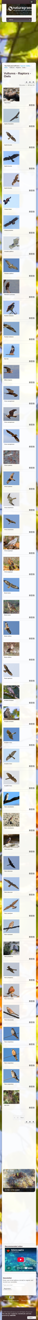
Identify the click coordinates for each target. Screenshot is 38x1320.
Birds (6, 67)
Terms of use (7, 1304)
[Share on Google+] (33, 105)
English (30, 1317)
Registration (7, 1288)
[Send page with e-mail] (33, 82)
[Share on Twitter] (32, 105)
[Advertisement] (19, 42)
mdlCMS (13, 1315)
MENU (11, 20)
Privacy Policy (25, 1300)
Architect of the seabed (12, 1190)
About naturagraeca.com (11, 1300)
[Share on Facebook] (30, 105)
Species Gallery (25, 66)
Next (22, 1117)
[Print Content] (30, 82)
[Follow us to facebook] (10, 1297)
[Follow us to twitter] (13, 1297)
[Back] (26, 82)
